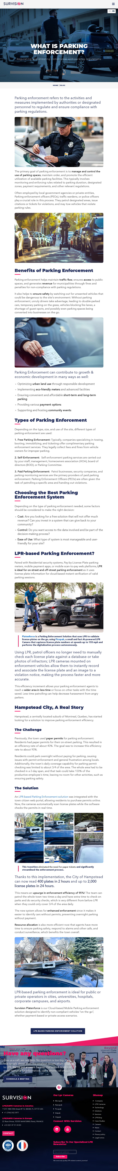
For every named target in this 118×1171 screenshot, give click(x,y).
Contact (8, 1133)
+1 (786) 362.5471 (11, 1113)
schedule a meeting (17, 1079)
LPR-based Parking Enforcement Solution (58, 1031)
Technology (99, 1108)
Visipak (57, 1113)
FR (113, 11)
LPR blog (98, 1118)
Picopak (60, 639)
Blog (62, 85)
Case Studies (100, 1121)
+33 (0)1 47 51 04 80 (12, 1125)
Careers (98, 1124)
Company (99, 1101)
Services (98, 1114)
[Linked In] (56, 1129)
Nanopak (58, 1105)
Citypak (58, 1117)
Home (55, 85)
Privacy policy (100, 1134)
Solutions (98, 1111)
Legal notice (99, 1138)
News (97, 1128)
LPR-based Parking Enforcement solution (43, 797)
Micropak (58, 1101)
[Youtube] (67, 1129)
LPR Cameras (100, 1104)
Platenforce (28, 637)
